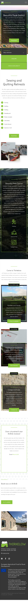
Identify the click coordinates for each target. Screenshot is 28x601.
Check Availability (14, 66)
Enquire (14, 58)
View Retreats (14, 365)
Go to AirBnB (6, 502)
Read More (14, 40)
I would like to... (7, 50)
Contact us (14, 410)
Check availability (14, 321)
